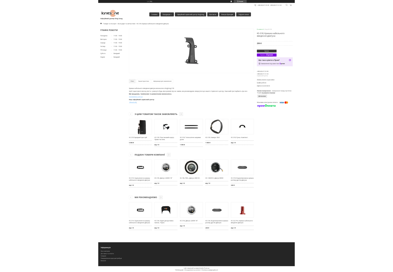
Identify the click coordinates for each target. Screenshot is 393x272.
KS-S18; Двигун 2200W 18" (163, 178)
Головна (154, 14)
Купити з (263, 55)
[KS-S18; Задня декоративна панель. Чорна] (165, 210)
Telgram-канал (243, 14)
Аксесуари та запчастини (126, 24)
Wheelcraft (133, 102)
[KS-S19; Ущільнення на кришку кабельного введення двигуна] (140, 167)
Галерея (103, 256)
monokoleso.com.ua (136, 97)
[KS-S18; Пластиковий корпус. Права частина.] (165, 126)
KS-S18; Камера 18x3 (212, 137)
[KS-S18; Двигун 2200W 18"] (165, 167)
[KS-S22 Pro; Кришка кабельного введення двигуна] (242, 210)
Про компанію (105, 251)
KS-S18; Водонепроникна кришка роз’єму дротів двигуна (242, 179)
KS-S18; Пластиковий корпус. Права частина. (164, 138)
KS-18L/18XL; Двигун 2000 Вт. (190, 178)
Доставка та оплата (107, 253)
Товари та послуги (109, 24)
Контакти (212, 14)
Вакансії (103, 261)
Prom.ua (206, 268)
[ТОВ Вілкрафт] (110, 13)
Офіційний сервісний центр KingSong (190, 14)
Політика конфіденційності (210, 270)
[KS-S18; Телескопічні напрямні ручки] (191, 126)
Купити (267, 51)
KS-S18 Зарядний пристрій (138, 137)
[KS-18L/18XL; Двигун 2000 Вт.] (191, 167)
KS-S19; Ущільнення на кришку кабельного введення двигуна (139, 179)
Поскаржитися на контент (192, 270)
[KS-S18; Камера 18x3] (216, 126)
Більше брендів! (227, 14)
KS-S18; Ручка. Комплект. (239, 137)
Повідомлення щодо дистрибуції (111, 258)
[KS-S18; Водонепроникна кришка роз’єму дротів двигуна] (242, 167)
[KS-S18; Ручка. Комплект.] (242, 126)
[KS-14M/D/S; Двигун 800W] (216, 167)
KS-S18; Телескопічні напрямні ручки (190, 138)
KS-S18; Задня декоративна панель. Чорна (163, 222)
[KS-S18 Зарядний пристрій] (140, 126)
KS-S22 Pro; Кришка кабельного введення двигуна (242, 222)
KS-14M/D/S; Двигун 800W (214, 178)
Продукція (166, 14)
